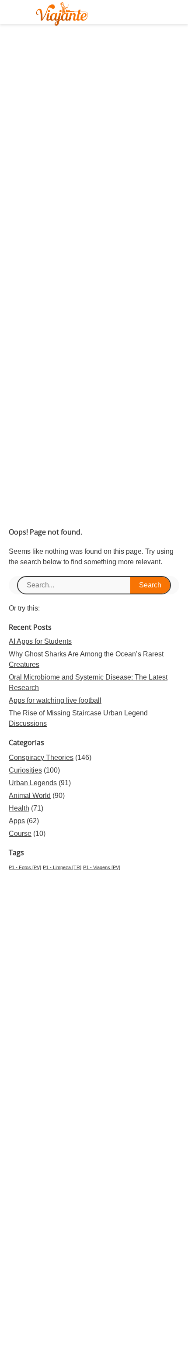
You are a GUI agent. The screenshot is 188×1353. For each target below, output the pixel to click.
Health (19, 808)
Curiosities (25, 770)
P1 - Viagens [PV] (101, 867)
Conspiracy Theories (41, 757)
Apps (17, 821)
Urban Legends (33, 783)
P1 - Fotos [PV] (25, 867)
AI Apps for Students (40, 641)
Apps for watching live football (55, 700)
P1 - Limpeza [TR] (62, 867)
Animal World (30, 795)
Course (20, 833)
